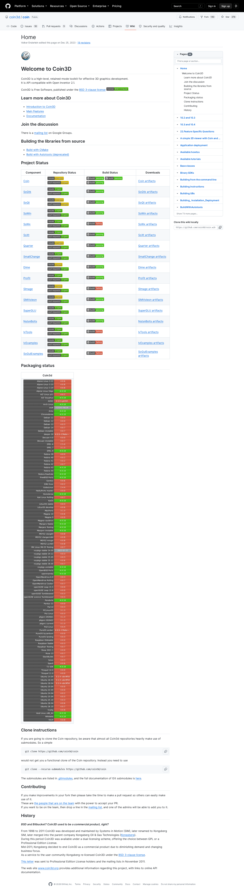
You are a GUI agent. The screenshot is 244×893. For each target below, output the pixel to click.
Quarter (28, 245)
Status (106, 884)
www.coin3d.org (48, 868)
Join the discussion (194, 81)
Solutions (38, 6)
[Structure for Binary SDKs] (177, 172)
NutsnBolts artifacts (150, 321)
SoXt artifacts (147, 235)
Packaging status (193, 97)
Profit (26, 278)
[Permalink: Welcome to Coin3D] (18, 69)
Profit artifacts (147, 278)
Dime (26, 267)
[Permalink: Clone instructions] (18, 730)
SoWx (27, 224)
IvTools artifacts (148, 332)
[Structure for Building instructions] (177, 186)
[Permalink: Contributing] (18, 786)
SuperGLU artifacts (150, 310)
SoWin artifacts (148, 213)
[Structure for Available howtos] (177, 152)
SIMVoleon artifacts (150, 299)
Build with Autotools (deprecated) (47, 154)
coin (26, 17)
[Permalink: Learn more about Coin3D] (18, 98)
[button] (165, 752)
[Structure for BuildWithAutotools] (177, 207)
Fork (209, 17)
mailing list (41, 132)
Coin (26, 181)
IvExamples (30, 342)
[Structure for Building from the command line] (177, 179)
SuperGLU (29, 310)
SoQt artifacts (147, 202)
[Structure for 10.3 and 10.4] (177, 124)
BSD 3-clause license (92, 89)
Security (97, 884)
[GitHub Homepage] (50, 884)
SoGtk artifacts (148, 191)
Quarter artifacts (148, 245)
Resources (57, 6)
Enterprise (99, 6)
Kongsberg (127, 835)
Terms (78, 884)
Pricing (116, 6)
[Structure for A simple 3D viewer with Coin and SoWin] (177, 138)
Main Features (35, 111)
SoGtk (27, 191)
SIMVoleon (30, 299)
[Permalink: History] (18, 815)
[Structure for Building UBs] (177, 193)
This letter (27, 861)
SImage (28, 289)
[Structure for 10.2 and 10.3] (177, 117)
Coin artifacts (147, 181)
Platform (20, 6)
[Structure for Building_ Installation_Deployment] (177, 200)
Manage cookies (150, 884)
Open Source (78, 6)
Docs (127, 884)
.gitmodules (65, 778)
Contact (136, 884)
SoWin (27, 213)
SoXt (26, 235)
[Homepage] (8, 6)
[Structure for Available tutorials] (177, 159)
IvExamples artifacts (151, 342)
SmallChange (31, 256)
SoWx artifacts (147, 224)
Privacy (86, 884)
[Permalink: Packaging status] (18, 365)
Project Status (191, 93)
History (188, 110)
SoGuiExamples (33, 353)
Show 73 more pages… (187, 213)
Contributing (190, 105)
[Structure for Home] (177, 68)
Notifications (189, 17)
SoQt (26, 202)
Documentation (36, 116)
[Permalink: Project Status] (18, 162)
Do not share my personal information (178, 884)
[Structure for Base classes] (177, 165)
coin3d (14, 17)
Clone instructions (193, 101)
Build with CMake (37, 149)
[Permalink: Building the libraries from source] (18, 141)
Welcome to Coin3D (192, 73)
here (138, 778)
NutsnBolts (30, 321)
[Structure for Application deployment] (177, 145)
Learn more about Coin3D (198, 77)
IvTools (27, 332)
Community (117, 884)
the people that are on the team (54, 803)
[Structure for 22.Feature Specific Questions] (177, 131)
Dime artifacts (147, 267)
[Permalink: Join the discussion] (18, 124)
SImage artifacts (148, 289)
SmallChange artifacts (152, 256)
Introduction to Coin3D (40, 106)
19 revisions (84, 42)
